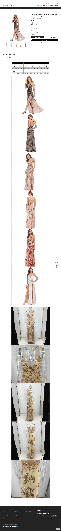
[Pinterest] (40, 510)
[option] (16, 27)
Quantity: (32, 30)
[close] (58, 0)
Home (3, 10)
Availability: (33, 18)
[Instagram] (38, 510)
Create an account (55, 5)
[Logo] (7, 5)
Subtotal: (32, 34)
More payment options (44, 42)
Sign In (51, 5)
